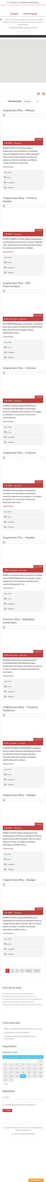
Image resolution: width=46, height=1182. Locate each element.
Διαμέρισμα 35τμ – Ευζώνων (19, 368)
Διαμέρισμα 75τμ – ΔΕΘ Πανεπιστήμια (16, 284)
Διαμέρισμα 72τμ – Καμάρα (18, 537)
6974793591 (25, 32)
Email (5, 1097)
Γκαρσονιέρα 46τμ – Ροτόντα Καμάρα (19, 199)
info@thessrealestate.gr (29, 2)
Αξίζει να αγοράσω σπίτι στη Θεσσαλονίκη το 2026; (23, 1029)
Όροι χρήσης (37, 1127)
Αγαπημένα (14, 14)
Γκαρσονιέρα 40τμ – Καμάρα (19, 795)
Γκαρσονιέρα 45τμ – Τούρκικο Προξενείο (20, 708)
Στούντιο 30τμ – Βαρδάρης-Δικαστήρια (19, 621)
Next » (28, 971)
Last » (37, 971)
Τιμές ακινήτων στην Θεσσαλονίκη (17, 1032)
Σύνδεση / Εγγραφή (30, 14)
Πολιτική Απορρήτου (23, 1130)
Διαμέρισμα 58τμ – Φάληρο (19, 110)
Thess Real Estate (27, 1134)
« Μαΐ (6, 1084)
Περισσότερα (8, 167)
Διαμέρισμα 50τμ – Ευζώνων (19, 452)
